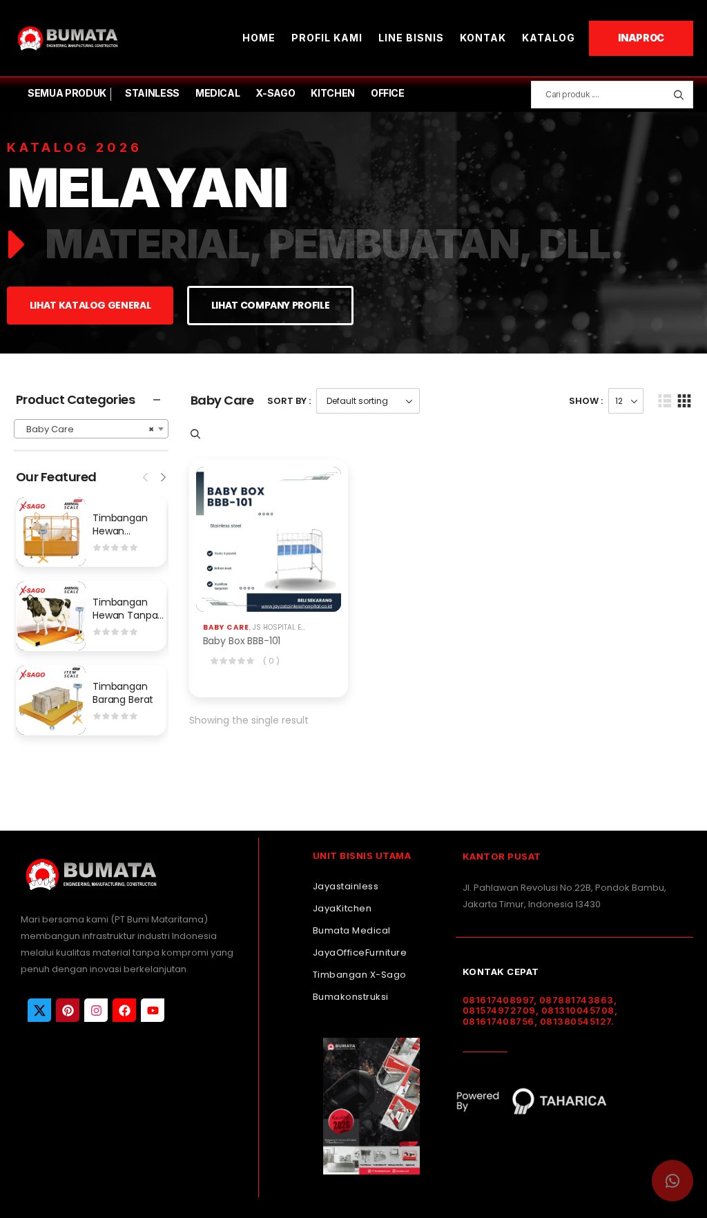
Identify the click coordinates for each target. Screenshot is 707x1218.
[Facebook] (124, 1010)
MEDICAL (217, 93)
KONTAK (483, 38)
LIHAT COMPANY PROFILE (270, 305)
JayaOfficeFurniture (360, 952)
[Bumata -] (66, 38)
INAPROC (641, 38)
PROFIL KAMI (326, 38)
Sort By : (289, 400)
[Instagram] (96, 1010)
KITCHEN (333, 93)
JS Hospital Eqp (281, 627)
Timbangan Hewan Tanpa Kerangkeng (125, 615)
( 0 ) (271, 661)
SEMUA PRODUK (67, 93)
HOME (258, 38)
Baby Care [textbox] (87, 429)
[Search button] (678, 94)
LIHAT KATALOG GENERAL (90, 305)
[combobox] (91, 428)
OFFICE (388, 93)
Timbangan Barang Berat (123, 693)
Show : (586, 400)
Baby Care (226, 627)
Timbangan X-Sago (360, 974)
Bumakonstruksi (351, 996)
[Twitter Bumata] (39, 1010)
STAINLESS (152, 93)
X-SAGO (275, 93)
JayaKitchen (342, 908)
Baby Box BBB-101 (242, 641)
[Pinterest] (67, 1010)
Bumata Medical (352, 930)
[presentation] (146, 475)
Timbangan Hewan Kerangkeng (121, 531)
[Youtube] (152, 1010)
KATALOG (548, 38)
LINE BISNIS (411, 38)
